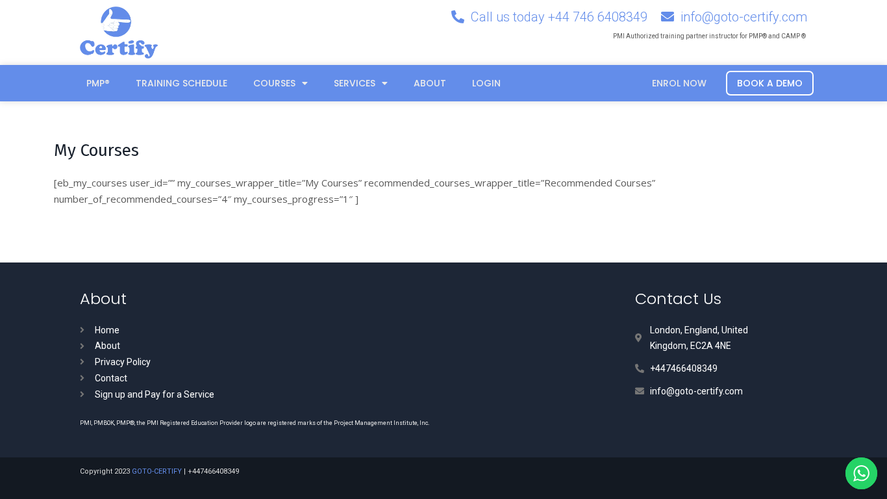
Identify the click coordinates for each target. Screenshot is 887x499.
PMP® (98, 83)
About (430, 83)
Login (486, 83)
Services (354, 83)
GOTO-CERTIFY (157, 471)
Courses (274, 83)
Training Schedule (181, 83)
